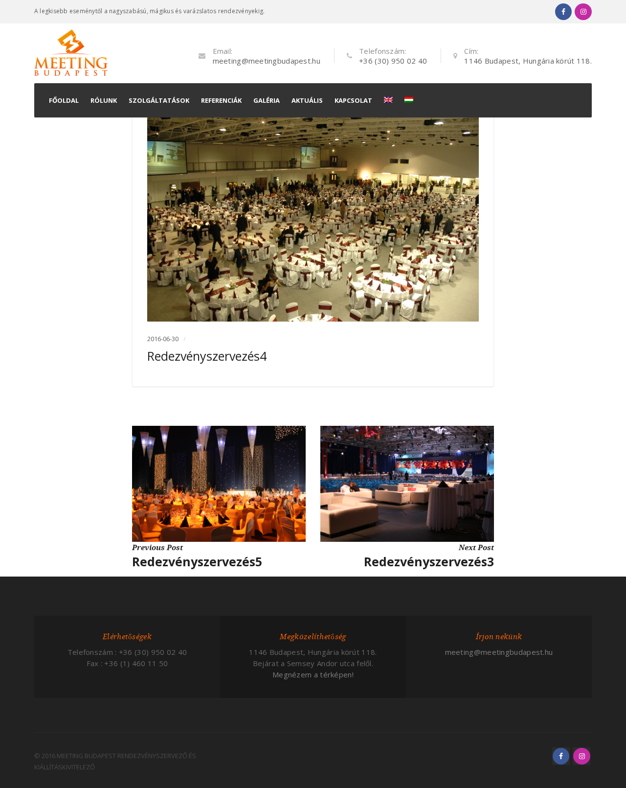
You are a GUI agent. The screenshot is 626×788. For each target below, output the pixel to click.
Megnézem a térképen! (313, 674)
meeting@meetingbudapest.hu (266, 61)
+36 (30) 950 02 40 (393, 61)
